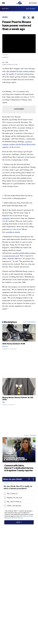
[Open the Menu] (3, 2)
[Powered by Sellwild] (33, 435)
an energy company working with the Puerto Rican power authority (18, 144)
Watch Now (32, 3)
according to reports (13, 232)
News (5, 17)
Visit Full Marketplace (29, 322)
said (10, 119)
